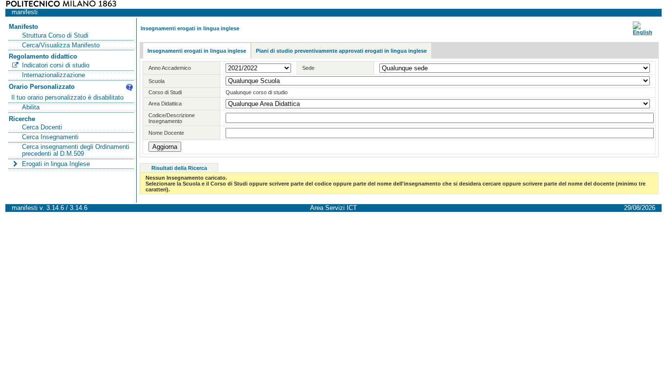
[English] (642, 32)
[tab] (196, 51)
